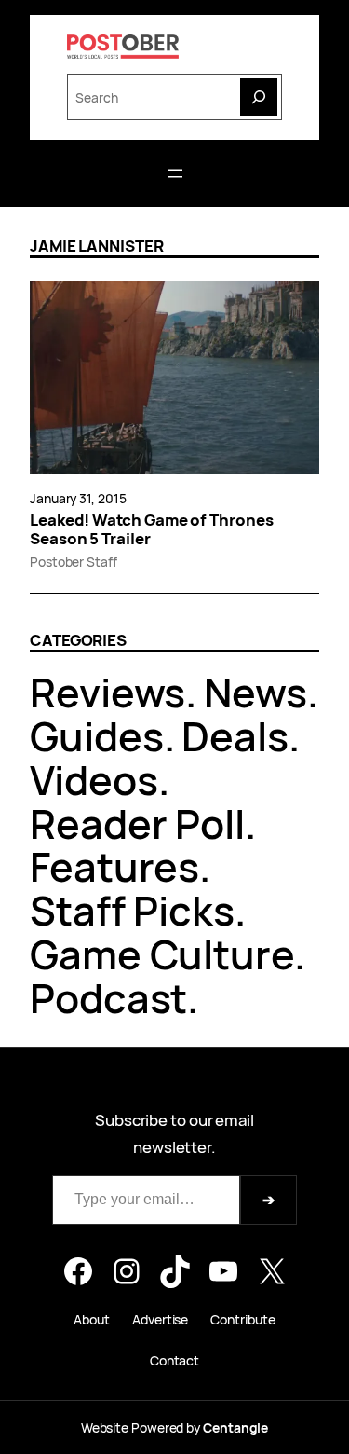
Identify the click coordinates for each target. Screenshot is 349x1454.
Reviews (107, 692)
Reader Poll (137, 823)
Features (114, 866)
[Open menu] (175, 173)
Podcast (108, 997)
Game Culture (162, 953)
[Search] (258, 97)
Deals (235, 735)
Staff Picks (132, 910)
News (255, 692)
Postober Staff (73, 561)
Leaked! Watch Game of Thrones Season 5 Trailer (152, 529)
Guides (97, 735)
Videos (94, 779)
